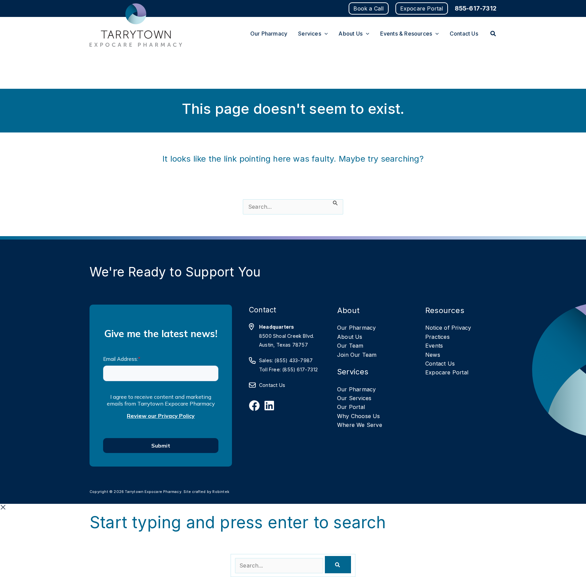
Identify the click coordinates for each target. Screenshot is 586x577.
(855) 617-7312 (300, 369)
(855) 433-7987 (293, 360)
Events (434, 345)
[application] (324, 33)
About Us (350, 336)
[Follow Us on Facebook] (254, 405)
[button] (368, 8)
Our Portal (351, 407)
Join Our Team (357, 354)
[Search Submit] (335, 203)
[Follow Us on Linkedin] (269, 405)
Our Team (350, 345)
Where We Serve (359, 424)
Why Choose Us (358, 416)
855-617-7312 (475, 8)
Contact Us (272, 385)
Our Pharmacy (356, 327)
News (432, 354)
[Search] (338, 564)
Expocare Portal (446, 372)
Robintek (220, 492)
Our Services (354, 398)
